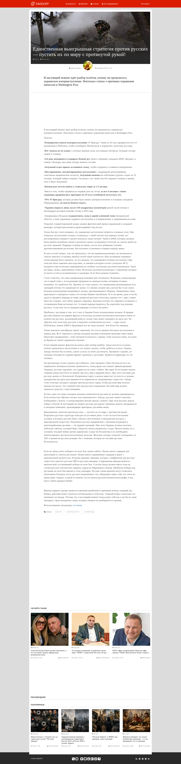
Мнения (84, 4)
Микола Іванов (146, 657)
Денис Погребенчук (103, 657)
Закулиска (35, 734)
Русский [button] (145, 4)
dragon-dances (75, 68)
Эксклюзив (45, 59)
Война (37, 59)
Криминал (35, 647)
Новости (71, 4)
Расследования (110, 4)
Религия (95, 734)
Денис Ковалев (64, 657)
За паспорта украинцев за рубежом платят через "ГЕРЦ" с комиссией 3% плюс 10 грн (89, 651)
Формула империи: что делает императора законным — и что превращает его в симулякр (135, 739)
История (126, 734)
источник (77, 505)
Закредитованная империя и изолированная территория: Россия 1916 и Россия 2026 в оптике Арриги (73, 740)
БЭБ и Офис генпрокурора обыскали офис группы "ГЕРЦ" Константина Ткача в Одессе (130, 651)
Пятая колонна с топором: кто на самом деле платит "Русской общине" (44, 739)
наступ (58, 512)
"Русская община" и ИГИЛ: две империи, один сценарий (105, 738)
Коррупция (76, 647)
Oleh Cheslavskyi (53, 746)
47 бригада (89, 512)
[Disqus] (90, 577)
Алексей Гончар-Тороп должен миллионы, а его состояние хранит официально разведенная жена (49, 652)
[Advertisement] (90, 110)
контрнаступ (73, 512)
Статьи (95, 4)
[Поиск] (136, 759)
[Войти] (148, 759)
